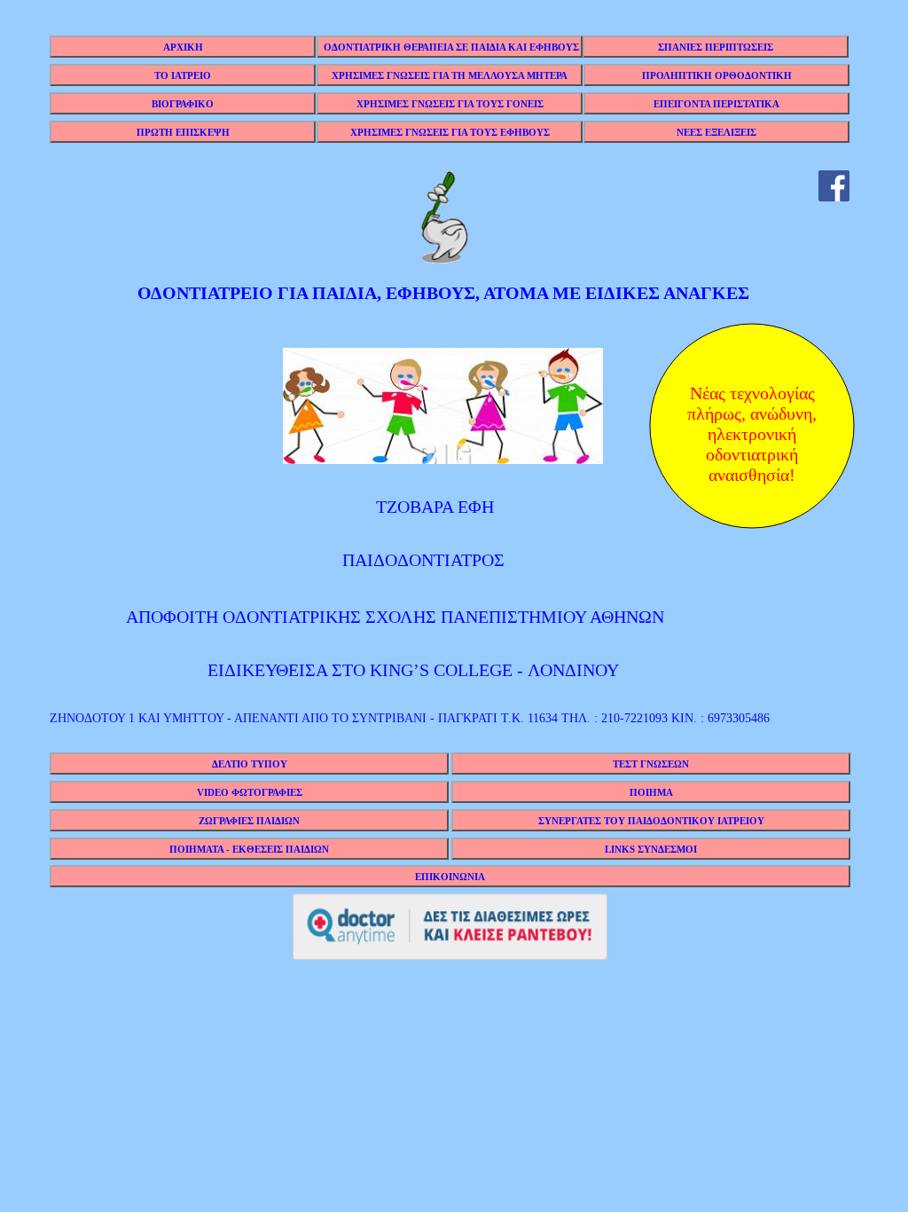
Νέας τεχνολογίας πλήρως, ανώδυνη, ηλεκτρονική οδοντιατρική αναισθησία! (752, 427)
